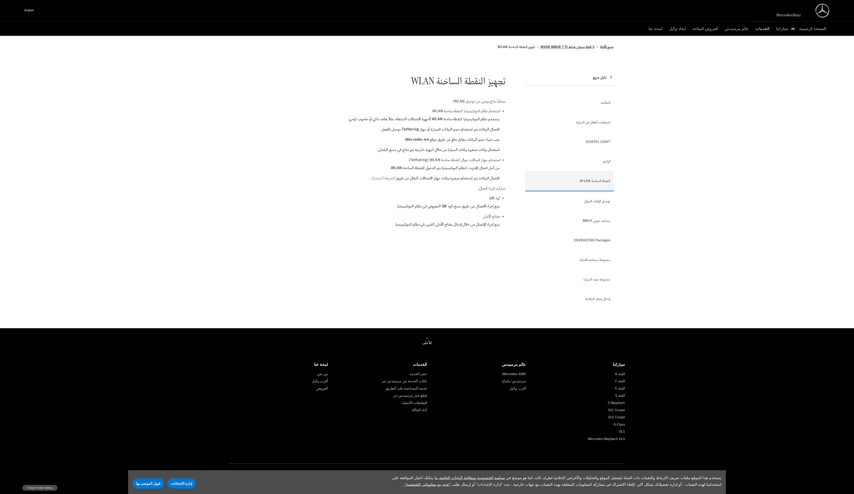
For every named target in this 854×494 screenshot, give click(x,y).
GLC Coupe (616, 410)
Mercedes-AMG (514, 374)
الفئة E (620, 388)
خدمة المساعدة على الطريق (406, 388)
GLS (622, 431)
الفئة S (620, 395)
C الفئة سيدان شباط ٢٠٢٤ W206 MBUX (567, 46)
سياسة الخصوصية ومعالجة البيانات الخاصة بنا (470, 478)
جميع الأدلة (607, 46)
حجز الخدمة (418, 374)
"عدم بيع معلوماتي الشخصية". (427, 484)
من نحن (322, 374)
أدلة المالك (419, 410)
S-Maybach (616, 402)
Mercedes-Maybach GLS (606, 438)
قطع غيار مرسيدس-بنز (410, 395)
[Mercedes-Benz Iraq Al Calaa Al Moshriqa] (822, 11)
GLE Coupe (616, 417)
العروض (322, 388)
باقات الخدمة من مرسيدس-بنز (404, 381)
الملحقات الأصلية (414, 402)
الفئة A (620, 374)
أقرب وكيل (518, 388)
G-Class (619, 424)
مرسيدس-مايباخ (514, 381)
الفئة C (620, 381)
